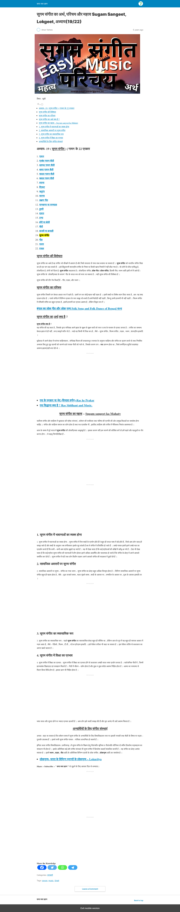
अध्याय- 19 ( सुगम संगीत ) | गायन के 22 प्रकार (56, 108)
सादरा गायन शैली (46, 174)
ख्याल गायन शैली (46, 178)
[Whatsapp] (62, 869)
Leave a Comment (90, 889)
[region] (90, 375)
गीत (41, 239)
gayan (44, 880)
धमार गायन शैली (46, 169)
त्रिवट (42, 187)
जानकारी (50, 875)
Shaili (57, 880)
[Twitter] (52, 869)
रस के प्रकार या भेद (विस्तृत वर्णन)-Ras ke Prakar (67, 400)
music (50, 880)
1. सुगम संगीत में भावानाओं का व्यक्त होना (54, 126)
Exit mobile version (90, 908)
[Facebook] (42, 869)
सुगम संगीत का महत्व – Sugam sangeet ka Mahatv (58, 123)
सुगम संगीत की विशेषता (47, 111)
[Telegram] (73, 869)
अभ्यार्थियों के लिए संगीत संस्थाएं (51, 141)
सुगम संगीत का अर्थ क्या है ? (49, 119)
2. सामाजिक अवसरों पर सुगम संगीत (52, 130)
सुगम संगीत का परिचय (47, 115)
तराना (41, 182)
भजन (41, 244)
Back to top (138, 900)
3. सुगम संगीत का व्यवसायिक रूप (51, 134)
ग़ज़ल (41, 248)
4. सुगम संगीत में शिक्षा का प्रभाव (51, 137)
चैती (41, 226)
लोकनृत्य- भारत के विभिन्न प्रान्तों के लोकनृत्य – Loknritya (71, 759)
